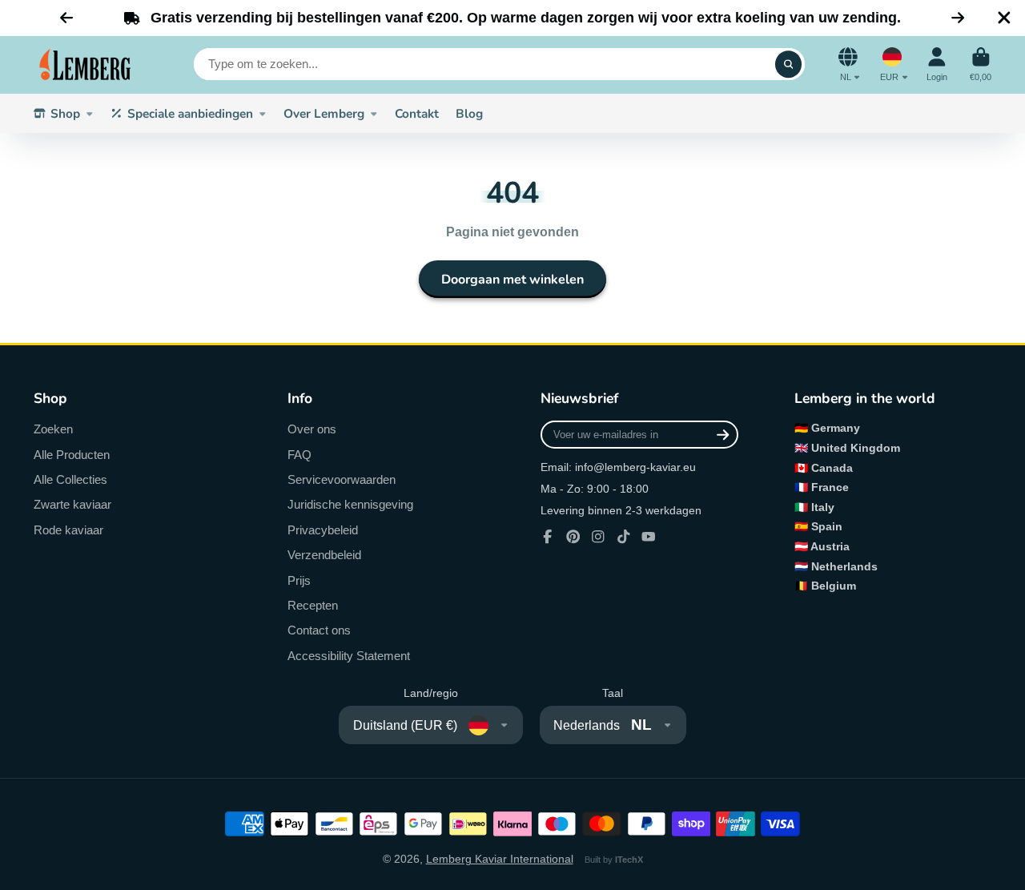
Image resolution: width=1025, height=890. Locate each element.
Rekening (937, 64)
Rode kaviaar (68, 530)
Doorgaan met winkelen (512, 279)
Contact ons (319, 630)
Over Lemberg (323, 113)
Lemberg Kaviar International (499, 858)
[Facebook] (548, 537)
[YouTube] (648, 537)
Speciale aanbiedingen (190, 113)
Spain (826, 526)
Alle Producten (72, 454)
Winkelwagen (980, 64)
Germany (835, 427)
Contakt (417, 113)
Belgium (833, 585)
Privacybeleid (322, 530)
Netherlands (844, 566)
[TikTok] (624, 537)
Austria (830, 546)
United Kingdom (855, 447)
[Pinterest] (573, 537)
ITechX (629, 859)
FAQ (299, 454)
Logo (86, 65)
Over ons (311, 429)
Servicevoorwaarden (341, 479)
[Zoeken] (788, 65)
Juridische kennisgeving (350, 504)
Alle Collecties (70, 479)
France (830, 487)
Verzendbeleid (324, 555)
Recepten (312, 605)
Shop (65, 113)
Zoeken (53, 429)
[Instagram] (598, 537)
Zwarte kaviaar (72, 504)
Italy (822, 507)
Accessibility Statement (348, 655)
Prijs (299, 580)
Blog (469, 113)
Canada (832, 467)
